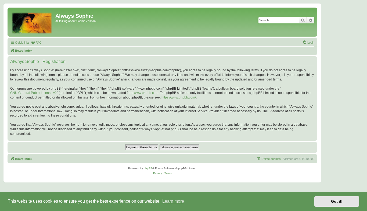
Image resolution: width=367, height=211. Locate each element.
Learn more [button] (173, 201)
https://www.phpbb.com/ (178, 97)
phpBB (148, 168)
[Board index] (32, 22)
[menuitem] (36, 42)
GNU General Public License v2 (33, 93)
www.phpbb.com (146, 93)
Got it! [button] (337, 201)
